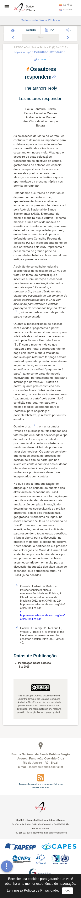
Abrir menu (8, 7)
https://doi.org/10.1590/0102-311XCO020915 (40, 52)
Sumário (31, 29)
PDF (52, 29)
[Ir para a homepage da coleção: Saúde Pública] (20, 7)
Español (67, 5)
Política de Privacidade (41, 890)
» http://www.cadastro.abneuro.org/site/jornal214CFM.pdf (42, 615)
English (67, 10)
